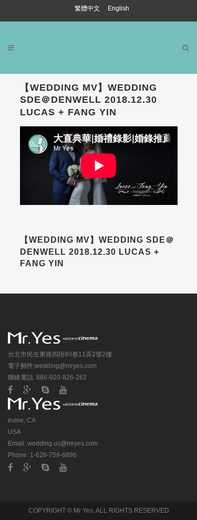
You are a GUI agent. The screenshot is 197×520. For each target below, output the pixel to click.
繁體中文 (88, 8)
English (118, 8)
